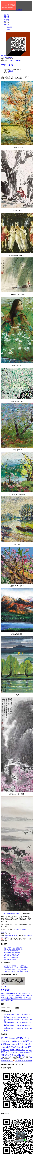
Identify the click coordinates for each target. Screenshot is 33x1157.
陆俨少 (16, 1052)
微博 (2, 55)
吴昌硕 (3, 1044)
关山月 (26, 1038)
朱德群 (4, 1047)
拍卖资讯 (6, 21)
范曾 (24, 1050)
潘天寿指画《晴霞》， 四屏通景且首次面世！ (17, 971)
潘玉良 (4, 1050)
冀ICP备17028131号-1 (7, 1061)
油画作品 (6, 17)
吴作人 (20, 1041)
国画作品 (6, 16)
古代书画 (10, 1041)
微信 (5, 55)
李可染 (9, 1047)
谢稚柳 (3, 1052)
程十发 (20, 1050)
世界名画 (9, 26)
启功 (16, 1041)
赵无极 (8, 1052)
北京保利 (9, 57)
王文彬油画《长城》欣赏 (11, 935)
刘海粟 (4, 1041)
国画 (8, 29)
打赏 (5, 932)
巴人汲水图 (4, 57)
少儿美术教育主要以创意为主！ (13, 952)
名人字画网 (19, 10)
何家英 (15, 1038)
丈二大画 (5, 1038)
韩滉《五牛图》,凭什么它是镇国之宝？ (15, 947)
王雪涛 (12, 1050)
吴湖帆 (8, 1044)
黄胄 (11, 1055)
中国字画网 (22, 1057)
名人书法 (6, 14)
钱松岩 (12, 1052)
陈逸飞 (28, 1052)
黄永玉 (6, 1055)
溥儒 (26, 1047)
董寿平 (27, 1050)
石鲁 (16, 1050)
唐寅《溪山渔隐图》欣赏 (11, 959)
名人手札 (6, 19)
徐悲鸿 (27, 1044)
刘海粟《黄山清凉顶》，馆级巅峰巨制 (15, 969)
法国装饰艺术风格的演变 (11, 950)
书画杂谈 (6, 22)
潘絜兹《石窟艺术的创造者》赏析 (13, 949)
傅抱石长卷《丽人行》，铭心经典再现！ (15, 966)
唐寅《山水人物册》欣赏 (11, 957)
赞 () (2, 932)
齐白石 (20, 1054)
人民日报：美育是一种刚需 (11, 954)
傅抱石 (20, 1038)
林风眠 (21, 1047)
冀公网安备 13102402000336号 (23, 1061)
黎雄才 (15, 1055)
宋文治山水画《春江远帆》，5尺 (13, 913)
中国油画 (9, 28)
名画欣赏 (6, 24)
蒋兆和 (30, 1050)
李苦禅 (15, 1047)
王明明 (7, 1050)
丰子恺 (11, 1038)
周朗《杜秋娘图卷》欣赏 (11, 956)
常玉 (15, 1044)
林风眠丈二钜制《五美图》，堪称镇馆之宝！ (16, 967)
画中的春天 (7, 64)
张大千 (20, 1044)
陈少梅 (24, 1052)
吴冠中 (26, 1041)
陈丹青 (20, 1052)
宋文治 (12, 1044)
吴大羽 (31, 1041)
